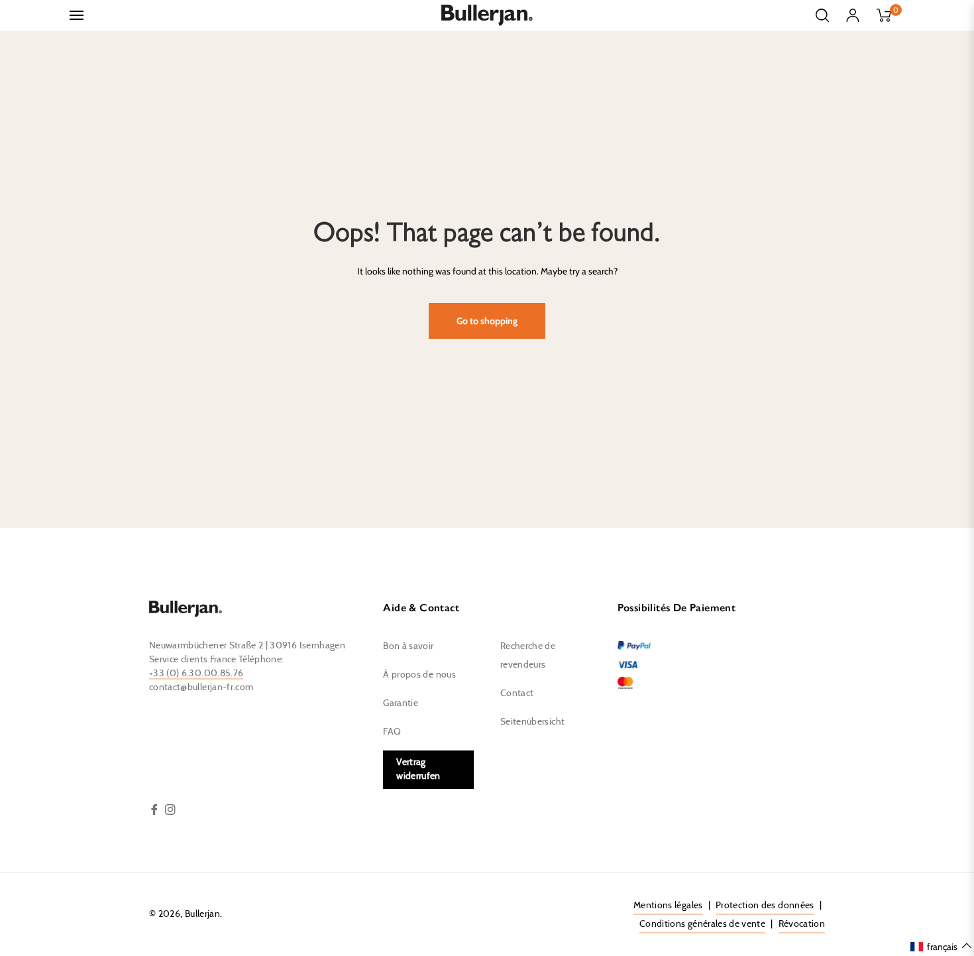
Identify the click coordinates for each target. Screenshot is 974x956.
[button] (941, 946)
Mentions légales (668, 905)
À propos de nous (419, 675)
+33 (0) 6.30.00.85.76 (196, 673)
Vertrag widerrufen (418, 769)
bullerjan (202, 914)
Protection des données (765, 905)
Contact (516, 693)
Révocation (802, 924)
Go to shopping (487, 321)
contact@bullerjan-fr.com (201, 687)
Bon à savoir (408, 646)
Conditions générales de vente (702, 924)
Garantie (400, 703)
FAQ (392, 732)
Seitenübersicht (532, 722)
